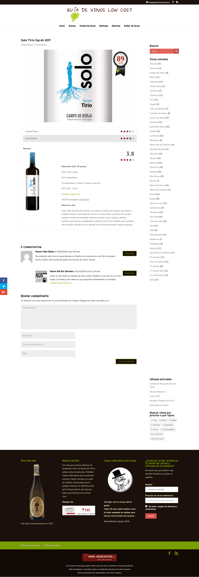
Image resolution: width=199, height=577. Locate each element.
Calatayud (154, 81)
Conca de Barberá (157, 108)
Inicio (62, 26)
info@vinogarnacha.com (61, 283)
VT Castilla (154, 266)
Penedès (153, 171)
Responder (129, 253)
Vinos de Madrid (157, 261)
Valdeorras (154, 239)
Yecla (152, 279)
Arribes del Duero (157, 72)
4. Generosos (155, 425)
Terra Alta (154, 216)
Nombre (148, 484)
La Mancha (154, 135)
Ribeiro (153, 180)
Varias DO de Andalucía (160, 252)
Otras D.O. (154, 167)
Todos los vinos (87, 26)
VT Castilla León (157, 270)
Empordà (154, 122)
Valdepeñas (155, 243)
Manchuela (154, 140)
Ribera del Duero (157, 185)
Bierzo (152, 77)
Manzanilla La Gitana (159, 405)
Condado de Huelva (158, 113)
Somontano (155, 207)
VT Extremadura (157, 275)
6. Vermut (154, 429)
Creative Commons (123, 569)
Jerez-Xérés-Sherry (157, 126)
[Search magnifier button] (176, 51)
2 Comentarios (40, 44)
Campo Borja (26, 44)
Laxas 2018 (155, 396)
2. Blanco (163, 420)
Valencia (153, 248)
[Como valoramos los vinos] (120, 489)
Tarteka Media (100, 573)
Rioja (152, 194)
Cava (152, 99)
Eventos (116, 26)
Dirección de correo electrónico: (159, 495)
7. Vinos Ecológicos (168, 429)
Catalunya (154, 95)
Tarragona (154, 212)
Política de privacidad (30, 545)
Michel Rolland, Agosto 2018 (116, 521)
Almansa (153, 68)
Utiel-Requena (156, 234)
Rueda (152, 198)
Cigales (153, 104)
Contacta (118, 573)
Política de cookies (52, 545)
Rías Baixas (155, 176)
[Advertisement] (164, 330)
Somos (72, 26)
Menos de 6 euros (157, 439)
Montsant (154, 153)
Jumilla (153, 131)
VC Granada (155, 257)
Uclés (152, 230)
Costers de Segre (157, 117)
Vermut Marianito (157, 391)
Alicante (153, 63)
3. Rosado (172, 420)
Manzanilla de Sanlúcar (160, 144)
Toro (152, 225)
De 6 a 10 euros (157, 434)
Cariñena (154, 90)
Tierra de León (156, 221)
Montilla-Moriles (157, 149)
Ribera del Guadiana (159, 189)
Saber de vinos (132, 26)
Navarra (153, 158)
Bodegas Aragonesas (71, 194)
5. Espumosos (168, 425)
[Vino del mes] (37, 492)
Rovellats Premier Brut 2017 (162, 400)
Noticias (103, 26)
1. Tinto (154, 420)
